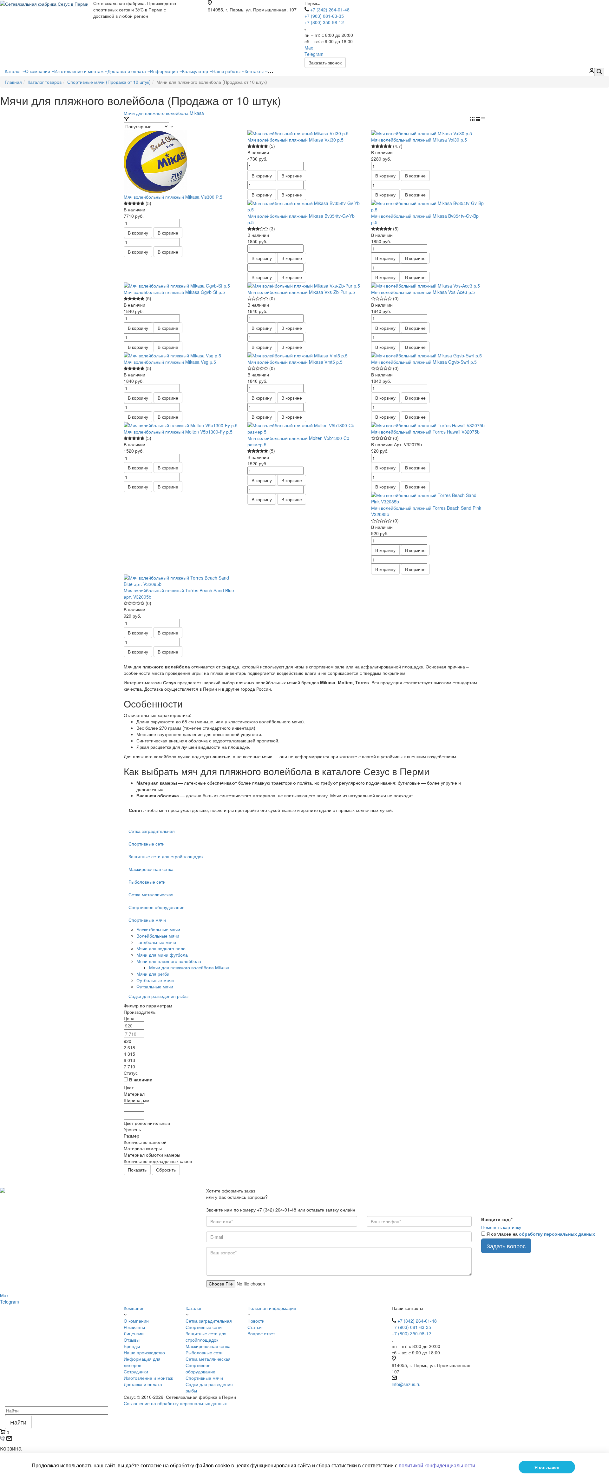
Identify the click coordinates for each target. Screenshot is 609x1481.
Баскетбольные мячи (158, 929)
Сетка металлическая (151, 894)
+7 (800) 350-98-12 (324, 22)
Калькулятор (195, 71)
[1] (126, 203)
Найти (18, 1422)
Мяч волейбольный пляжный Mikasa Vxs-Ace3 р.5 (423, 292)
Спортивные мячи (147, 920)
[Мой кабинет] (591, 71)
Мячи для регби (152, 974)
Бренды (132, 1346)
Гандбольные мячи (156, 942)
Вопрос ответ (261, 1333)
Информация (164, 71)
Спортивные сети (146, 843)
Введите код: (497, 1219)
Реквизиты (134, 1327)
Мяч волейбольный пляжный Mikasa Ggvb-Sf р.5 (174, 292)
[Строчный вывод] (478, 119)
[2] (130, 203)
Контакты (255, 71)
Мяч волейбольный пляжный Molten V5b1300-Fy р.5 (178, 431)
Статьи (254, 1327)
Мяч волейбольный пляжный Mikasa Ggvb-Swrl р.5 (424, 362)
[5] (142, 203)
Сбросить (166, 1169)
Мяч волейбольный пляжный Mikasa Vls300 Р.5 (173, 197)
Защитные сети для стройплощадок (165, 856)
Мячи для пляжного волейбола (168, 961)
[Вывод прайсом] (483, 119)
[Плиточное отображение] (473, 119)
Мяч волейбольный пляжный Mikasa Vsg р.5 (170, 362)
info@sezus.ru (406, 1384)
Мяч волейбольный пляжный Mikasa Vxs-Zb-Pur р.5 (301, 292)
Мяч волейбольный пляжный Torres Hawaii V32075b (425, 431)
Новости (256, 1321)
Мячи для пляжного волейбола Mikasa (164, 113)
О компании (38, 71)
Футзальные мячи (154, 986)
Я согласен (546, 1467)
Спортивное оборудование (156, 907)
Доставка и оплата (127, 71)
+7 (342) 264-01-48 (330, 9)
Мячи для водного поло (161, 948)
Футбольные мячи (155, 980)
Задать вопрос (506, 1246)
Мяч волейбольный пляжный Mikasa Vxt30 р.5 (295, 139)
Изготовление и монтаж (79, 71)
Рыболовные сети (147, 882)
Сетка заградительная (151, 831)
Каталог (13, 71)
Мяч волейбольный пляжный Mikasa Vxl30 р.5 (419, 139)
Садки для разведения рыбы (158, 996)
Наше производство (144, 1352)
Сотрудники (136, 1371)
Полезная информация (271, 1308)
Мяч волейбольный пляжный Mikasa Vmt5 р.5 (295, 362)
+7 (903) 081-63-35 (324, 16)
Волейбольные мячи (157, 936)
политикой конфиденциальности (437, 1465)
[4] (138, 203)
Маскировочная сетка (151, 869)
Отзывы (132, 1340)
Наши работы (227, 71)
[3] (134, 203)
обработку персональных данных (557, 1234)
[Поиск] (599, 72)
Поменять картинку (501, 1227)
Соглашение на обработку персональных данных (175, 1403)
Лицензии (134, 1333)
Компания (134, 1308)
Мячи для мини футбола (162, 955)
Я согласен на (541, 1234)
